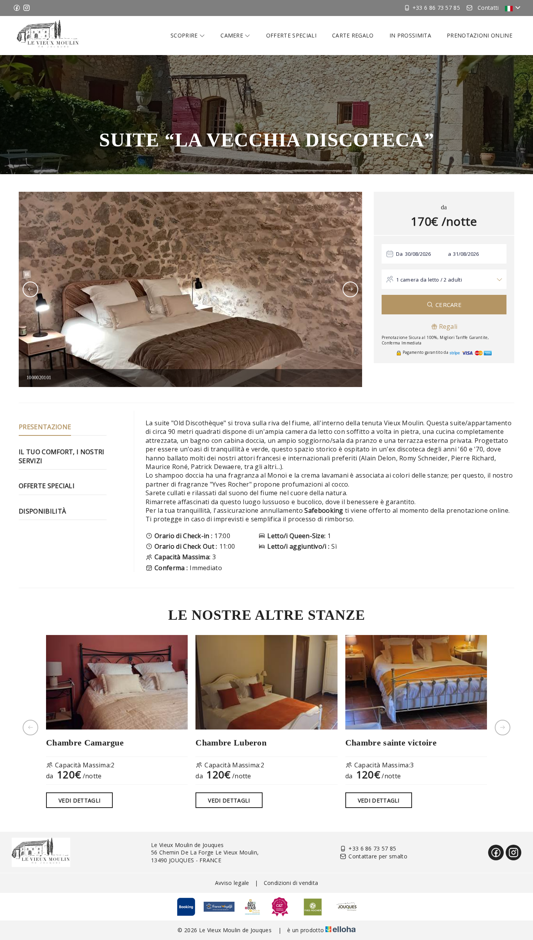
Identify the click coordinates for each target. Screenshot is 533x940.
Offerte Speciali (47, 486)
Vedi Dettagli (79, 800)
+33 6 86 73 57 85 (372, 848)
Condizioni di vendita (291, 882)
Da (399, 253)
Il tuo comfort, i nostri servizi (62, 456)
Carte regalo (353, 35)
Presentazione (45, 427)
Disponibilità (42, 511)
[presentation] (30, 289)
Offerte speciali (291, 35)
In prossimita (410, 35)
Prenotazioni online (479, 35)
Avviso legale (232, 882)
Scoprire (185, 35)
